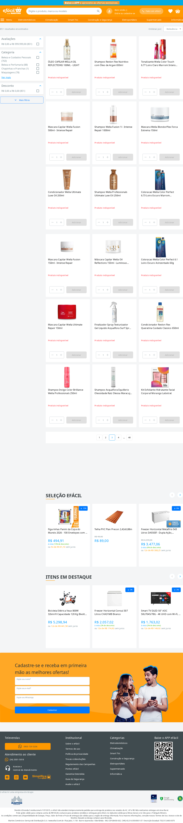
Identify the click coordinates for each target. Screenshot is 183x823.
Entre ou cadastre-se (125, 13)
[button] (173, 29)
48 (129, 437)
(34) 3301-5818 (17, 759)
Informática (177, 19)
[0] (177, 10)
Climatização (51, 19)
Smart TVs (73, 19)
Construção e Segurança (100, 19)
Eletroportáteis (129, 19)
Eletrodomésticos (26, 19)
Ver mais (6, 77)
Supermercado (154, 19)
